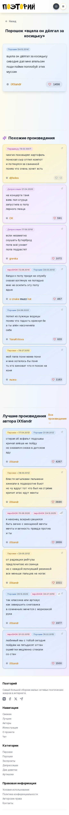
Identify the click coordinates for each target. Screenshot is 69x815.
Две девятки (10, 769)
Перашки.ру (19, 149)
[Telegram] (21, 698)
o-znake (14, 299)
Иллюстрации (10, 727)
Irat (29, 299)
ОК (11, 218)
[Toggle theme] (56, 6)
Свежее (7, 714)
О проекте (8, 732)
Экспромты (9, 760)
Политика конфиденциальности (20, 794)
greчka (13, 258)
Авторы (7, 723)
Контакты (8, 803)
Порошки (18, 49)
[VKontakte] (4, 698)
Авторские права (12, 798)
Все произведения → (57, 418)
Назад (12, 21)
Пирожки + (18, 350)
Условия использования (16, 789)
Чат (5, 736)
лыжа (12, 379)
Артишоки (8, 774)
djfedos (14, 177)
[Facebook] (10, 698)
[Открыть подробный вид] (62, 148)
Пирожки (8, 752)
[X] (15, 698)
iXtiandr (16, 84)
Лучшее (7, 718)
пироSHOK (18, 270)
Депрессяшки (20, 189)
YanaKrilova (16, 339)
